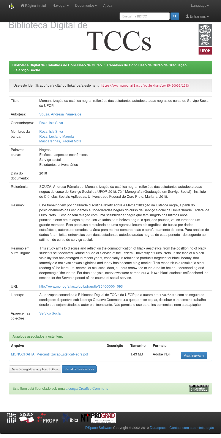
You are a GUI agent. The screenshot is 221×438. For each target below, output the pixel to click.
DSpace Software (98, 427)
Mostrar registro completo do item (35, 369)
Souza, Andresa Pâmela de (60, 114)
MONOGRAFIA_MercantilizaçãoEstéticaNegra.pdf (49, 354)
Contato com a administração (191, 427)
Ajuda (107, 5)
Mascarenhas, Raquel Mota (60, 141)
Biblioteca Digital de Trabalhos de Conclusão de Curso (57, 64)
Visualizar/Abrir (194, 355)
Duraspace (158, 427)
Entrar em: (198, 16)
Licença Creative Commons (87, 388)
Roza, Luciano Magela (56, 136)
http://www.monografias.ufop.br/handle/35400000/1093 (81, 286)
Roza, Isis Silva (51, 122)
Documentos (85, 5)
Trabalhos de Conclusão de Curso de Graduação (147, 64)
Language (199, 5)
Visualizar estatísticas (79, 369)
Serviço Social (28, 69)
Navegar (59, 5)
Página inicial (35, 5)
